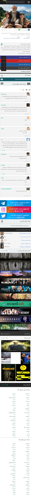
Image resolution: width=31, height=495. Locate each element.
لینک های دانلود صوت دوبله (24, 64)
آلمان (21, 30)
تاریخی (27, 447)
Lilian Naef (17, 38)
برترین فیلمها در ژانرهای (26, 243)
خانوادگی (13, 455)
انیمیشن (27, 444)
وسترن (13, 489)
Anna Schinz (6, 38)
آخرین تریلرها (27, 338)
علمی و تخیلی (12, 416)
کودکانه (13, 435)
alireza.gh (3, 105)
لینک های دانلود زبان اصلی (24, 57)
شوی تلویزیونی (12, 462)
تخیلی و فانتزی (12, 397)
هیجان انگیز (12, 485)
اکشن (13, 444)
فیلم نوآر (13, 470)
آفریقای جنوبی (25, 30)
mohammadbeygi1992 (6, 188)
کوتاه (14, 492)
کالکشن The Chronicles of (25, 233)
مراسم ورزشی (26, 477)
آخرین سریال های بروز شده (24, 251)
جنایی (13, 451)
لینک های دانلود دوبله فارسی (24, 61)
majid (2, 128)
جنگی (27, 455)
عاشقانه (27, 466)
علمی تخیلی (12, 466)
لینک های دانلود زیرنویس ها (24, 68)
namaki (3, 165)
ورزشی (27, 489)
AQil (2, 177)
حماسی (13, 405)
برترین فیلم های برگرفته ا (26, 240)
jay (2, 139)
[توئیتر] (15, 218)
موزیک (13, 481)
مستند (13, 477)
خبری (28, 459)
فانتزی (27, 470)
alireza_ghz (3, 94)
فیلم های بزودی (26, 385)
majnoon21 (3, 154)
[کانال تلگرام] (15, 206)
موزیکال (27, 485)
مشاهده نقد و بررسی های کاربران (22, 79)
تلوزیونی (27, 451)
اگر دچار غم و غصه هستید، (25, 237)
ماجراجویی (12, 474)
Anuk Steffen (12, 38)
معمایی (27, 481)
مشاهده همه (3, 250)
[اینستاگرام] (15, 212)
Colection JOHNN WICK (25, 247)
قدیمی (27, 474)
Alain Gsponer (26, 38)
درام (14, 459)
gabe (2, 117)
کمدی (27, 492)
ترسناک (13, 447)
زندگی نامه (27, 462)
